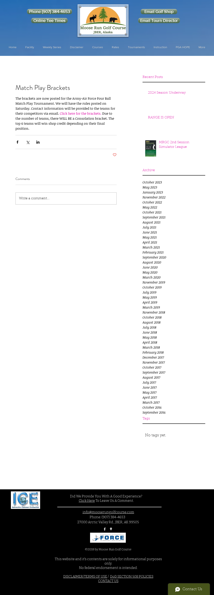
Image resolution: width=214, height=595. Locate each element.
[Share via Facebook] (17, 142)
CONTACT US (108, 581)
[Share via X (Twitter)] (28, 142)
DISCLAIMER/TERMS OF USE (85, 577)
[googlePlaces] (111, 529)
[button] (29, 47)
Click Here (87, 501)
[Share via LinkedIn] (38, 142)
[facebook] (105, 529)
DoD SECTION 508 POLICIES (131, 577)
